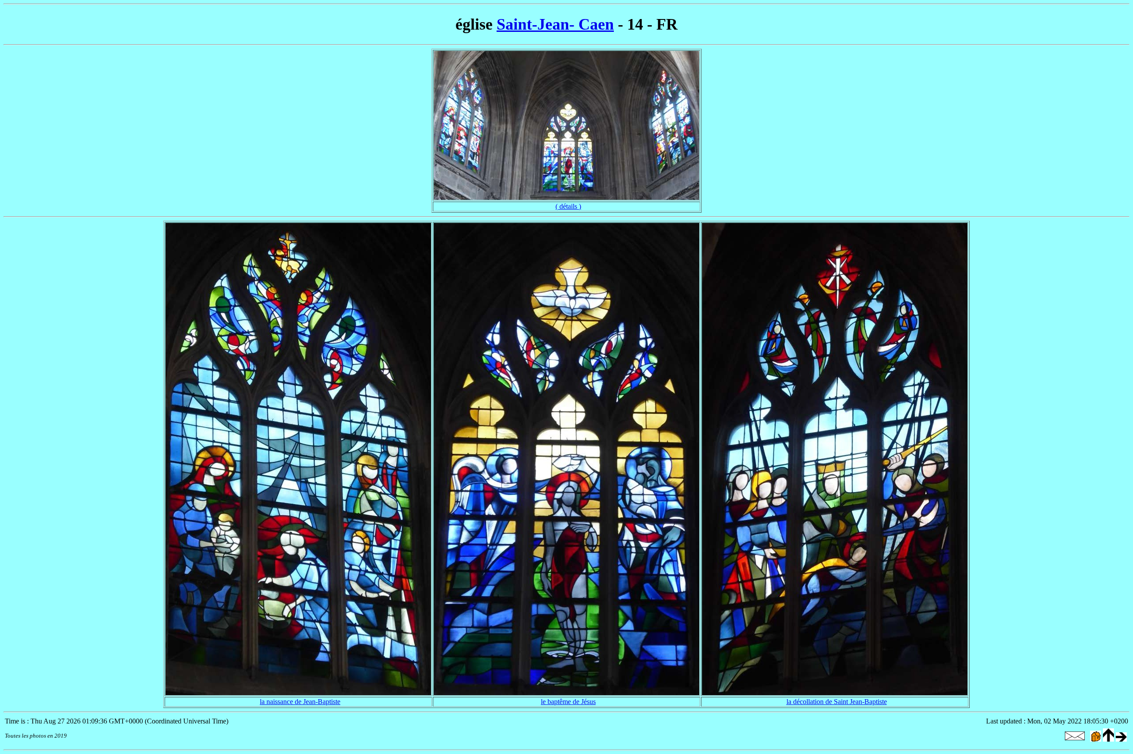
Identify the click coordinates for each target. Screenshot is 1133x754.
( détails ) (568, 206)
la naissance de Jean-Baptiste (300, 701)
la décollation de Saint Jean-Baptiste (836, 701)
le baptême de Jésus (568, 701)
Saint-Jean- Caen (555, 24)
